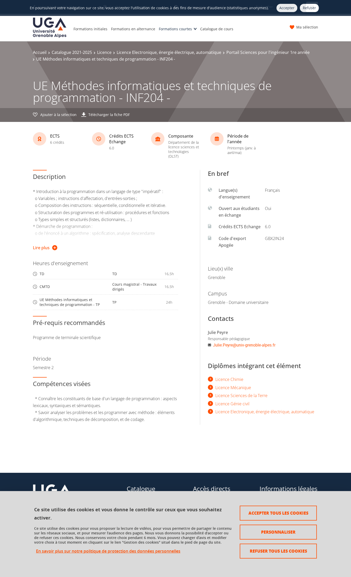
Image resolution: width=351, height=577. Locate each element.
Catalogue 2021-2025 (72, 52)
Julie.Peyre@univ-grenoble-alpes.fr (244, 345)
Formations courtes (175, 28)
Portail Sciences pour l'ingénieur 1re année (268, 52)
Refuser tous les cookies (278, 551)
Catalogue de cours (216, 28)
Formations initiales (90, 28)
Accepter (286, 7)
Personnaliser (278, 532)
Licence (104, 52)
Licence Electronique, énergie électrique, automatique (169, 52)
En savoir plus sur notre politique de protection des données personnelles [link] (108, 551)
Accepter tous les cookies (278, 513)
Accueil (40, 52)
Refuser (309, 7)
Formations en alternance (133, 28)
